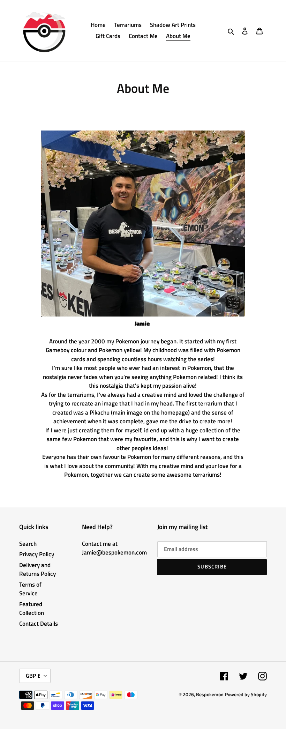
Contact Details (38, 623)
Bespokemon (210, 694)
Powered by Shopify (246, 694)
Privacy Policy (36, 554)
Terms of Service (30, 589)
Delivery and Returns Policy (37, 569)
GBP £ (33, 675)
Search (28, 543)
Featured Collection (31, 609)
